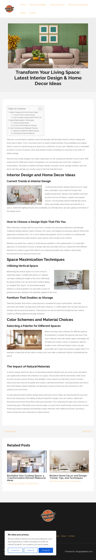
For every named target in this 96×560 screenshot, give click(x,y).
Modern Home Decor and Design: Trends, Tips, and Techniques (68, 476)
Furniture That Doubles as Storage (24, 125)
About (23, 13)
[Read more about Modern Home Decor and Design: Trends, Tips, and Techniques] (69, 461)
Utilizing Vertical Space (21, 123)
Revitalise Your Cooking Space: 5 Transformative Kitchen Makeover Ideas (26, 478)
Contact (32, 13)
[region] (30, 543)
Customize (15, 550)
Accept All (45, 550)
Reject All (31, 550)
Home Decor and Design (78, 5)
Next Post (88, 431)
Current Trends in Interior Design (24, 115)
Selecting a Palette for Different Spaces (26, 131)
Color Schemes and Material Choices (24, 128)
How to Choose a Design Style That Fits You (27, 117)
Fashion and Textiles (37, 5)
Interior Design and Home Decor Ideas (24, 112)
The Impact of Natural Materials (24, 133)
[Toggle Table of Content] (39, 109)
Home (23, 5)
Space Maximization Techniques (22, 120)
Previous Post (9, 431)
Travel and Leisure (57, 5)
